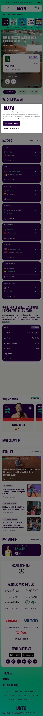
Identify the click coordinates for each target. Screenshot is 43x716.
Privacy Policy (23, 118)
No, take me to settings (11, 128)
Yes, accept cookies (11, 123)
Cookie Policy (14, 118)
